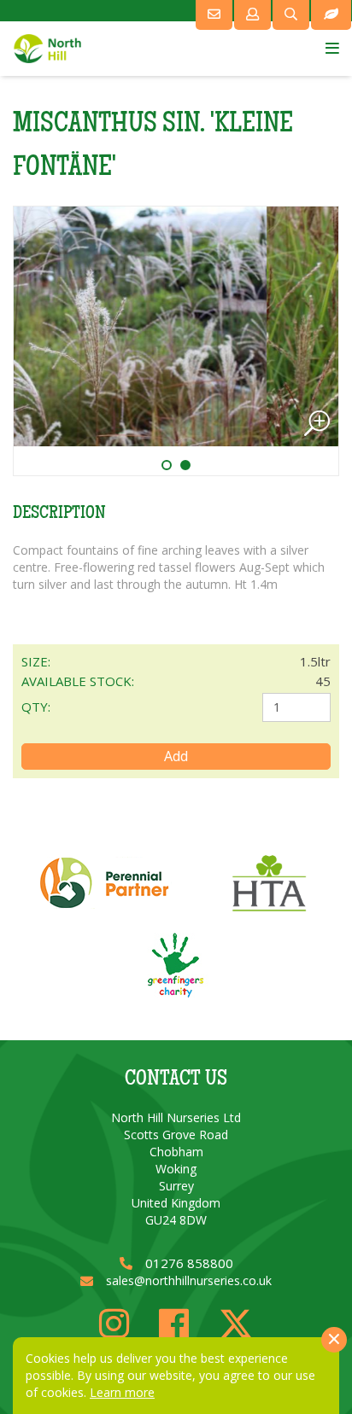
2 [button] (192, 465)
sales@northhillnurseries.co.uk (189, 1280)
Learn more (122, 1392)
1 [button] (173, 465)
